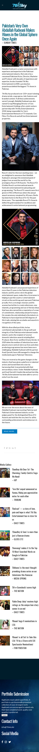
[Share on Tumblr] (15, 448)
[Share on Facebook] (4, 448)
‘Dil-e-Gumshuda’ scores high (24, 589)
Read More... (9, 431)
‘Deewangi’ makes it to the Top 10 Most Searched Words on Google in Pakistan (24, 553)
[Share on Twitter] (7, 448)
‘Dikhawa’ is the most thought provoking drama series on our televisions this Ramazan (24, 573)
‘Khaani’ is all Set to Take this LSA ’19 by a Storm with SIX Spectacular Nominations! (24, 642)
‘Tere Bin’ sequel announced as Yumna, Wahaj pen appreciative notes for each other (24, 494)
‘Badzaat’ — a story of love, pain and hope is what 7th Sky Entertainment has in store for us (24, 516)
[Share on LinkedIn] (13, 448)
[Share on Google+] (10, 448)
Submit (4, 715)
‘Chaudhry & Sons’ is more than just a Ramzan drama (25, 535)
